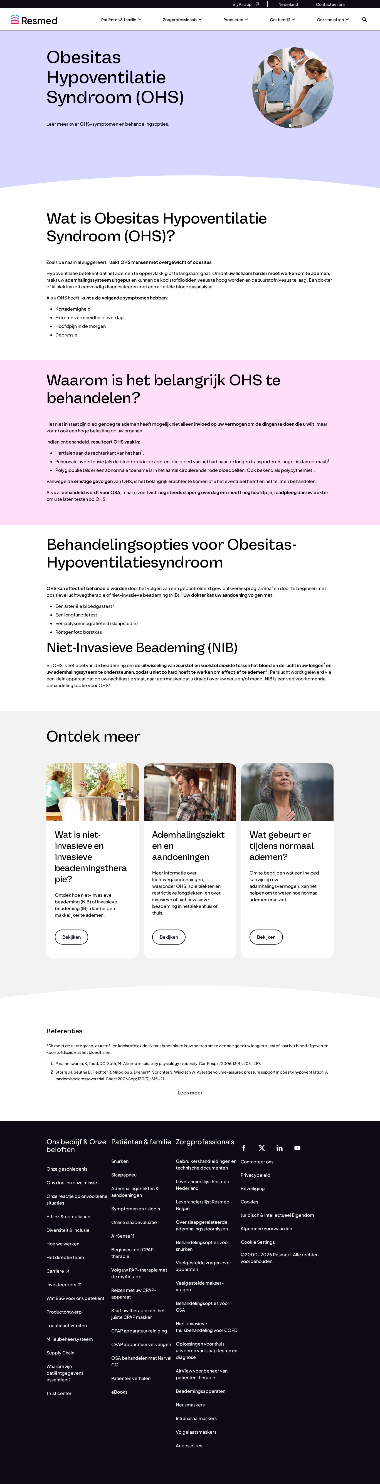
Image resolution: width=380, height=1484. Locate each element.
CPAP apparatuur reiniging (139, 1331)
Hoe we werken (62, 1244)
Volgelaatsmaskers (196, 1432)
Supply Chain (60, 1353)
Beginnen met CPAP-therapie (133, 1253)
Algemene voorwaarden (266, 1228)
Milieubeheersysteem (70, 1339)
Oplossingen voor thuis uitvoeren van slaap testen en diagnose (206, 1350)
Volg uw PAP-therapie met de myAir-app (139, 1273)
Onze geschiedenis (66, 1169)
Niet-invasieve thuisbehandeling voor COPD (207, 1327)
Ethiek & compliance (68, 1216)
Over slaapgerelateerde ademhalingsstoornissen (202, 1225)
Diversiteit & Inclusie (68, 1230)
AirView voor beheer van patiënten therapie (202, 1374)
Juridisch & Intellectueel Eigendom (277, 1215)
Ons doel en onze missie (71, 1182)
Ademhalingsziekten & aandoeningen (135, 1191)
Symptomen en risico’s (135, 1209)
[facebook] (244, 1148)
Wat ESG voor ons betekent (75, 1298)
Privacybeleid (255, 1175)
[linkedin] (279, 1148)
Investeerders (61, 1284)
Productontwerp (64, 1312)
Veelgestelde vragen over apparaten (203, 1266)
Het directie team (65, 1257)
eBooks (119, 1392)
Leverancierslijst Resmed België (203, 1205)
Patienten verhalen (130, 1378)
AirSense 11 (122, 1236)
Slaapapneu (124, 1175)
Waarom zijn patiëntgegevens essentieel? (64, 1373)
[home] (34, 19)
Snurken (120, 1161)
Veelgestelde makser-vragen (200, 1286)
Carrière (55, 1271)
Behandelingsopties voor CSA (202, 1306)
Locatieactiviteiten (66, 1325)
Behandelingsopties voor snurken (202, 1245)
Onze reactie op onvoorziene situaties (76, 1199)
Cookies (249, 1202)
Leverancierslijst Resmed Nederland (203, 1184)
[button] (365, 19)
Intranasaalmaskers (196, 1418)
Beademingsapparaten (200, 1391)
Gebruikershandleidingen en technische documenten (206, 1164)
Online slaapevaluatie (134, 1222)
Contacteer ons (257, 1162)
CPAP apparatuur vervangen (141, 1344)
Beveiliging (253, 1188)
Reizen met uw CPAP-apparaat (134, 1293)
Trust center (58, 1393)
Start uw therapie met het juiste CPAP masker (138, 1313)
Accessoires (189, 1445)
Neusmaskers (190, 1405)
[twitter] (261, 1148)
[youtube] (297, 1148)
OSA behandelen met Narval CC (141, 1361)
